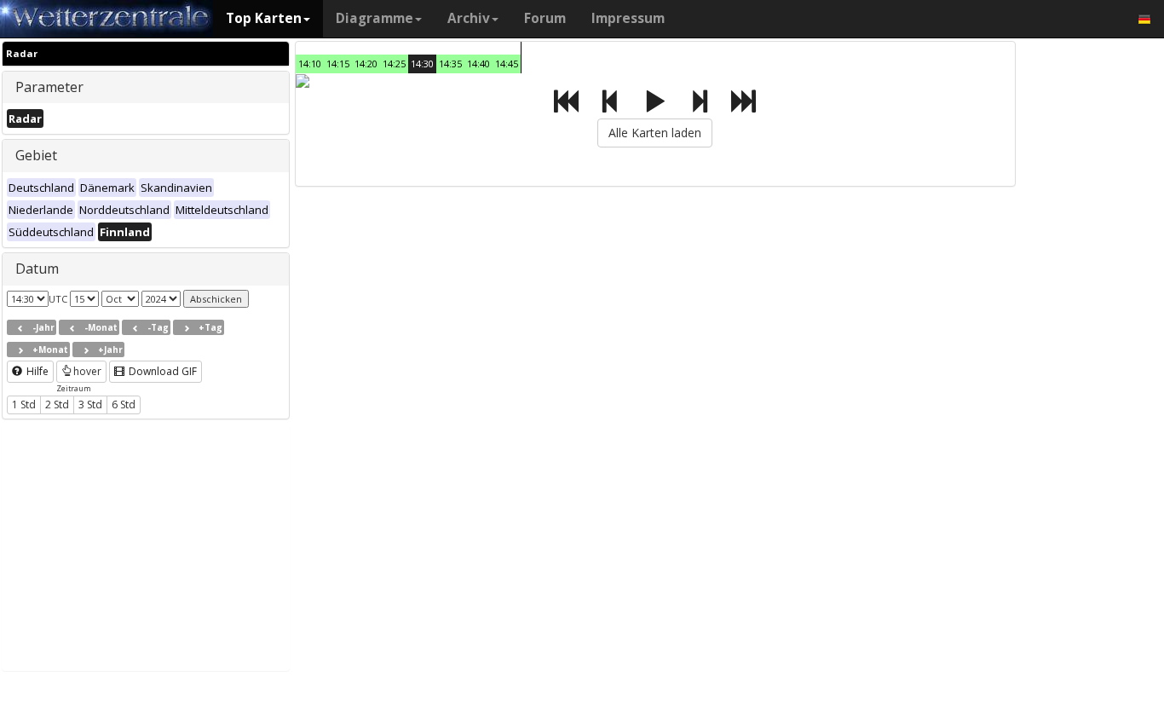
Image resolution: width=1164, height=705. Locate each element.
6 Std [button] (123, 404)
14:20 (365, 63)
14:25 (394, 63)
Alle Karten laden (654, 132)
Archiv (468, 18)
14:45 (506, 63)
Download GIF (161, 371)
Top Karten (264, 18)
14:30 (422, 63)
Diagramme (374, 18)
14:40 (478, 63)
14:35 (450, 63)
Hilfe (36, 371)
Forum (545, 18)
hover (87, 371)
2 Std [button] (57, 404)
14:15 (337, 63)
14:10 (309, 63)
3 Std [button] (90, 404)
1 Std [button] (24, 404)
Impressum (628, 18)
